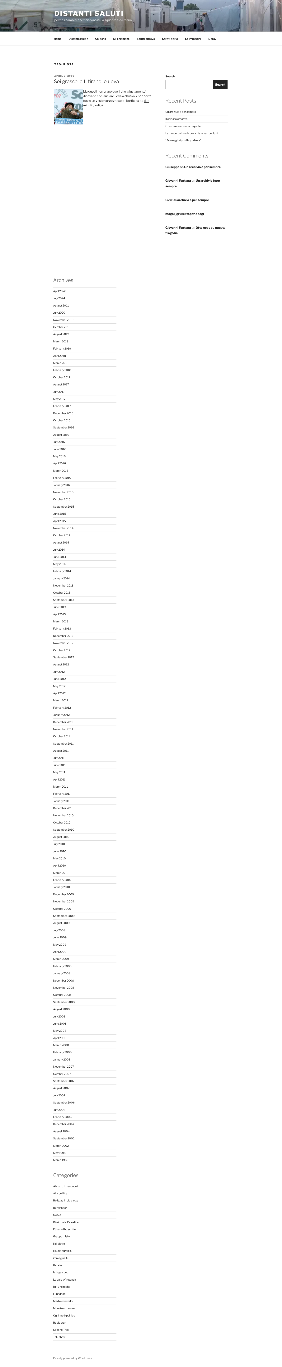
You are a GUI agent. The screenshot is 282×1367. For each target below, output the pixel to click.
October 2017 (61, 377)
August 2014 (61, 542)
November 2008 (63, 987)
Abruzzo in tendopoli (65, 1186)
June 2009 (60, 937)
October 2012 (61, 650)
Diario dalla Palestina (66, 1222)
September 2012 (63, 657)
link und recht (61, 1286)
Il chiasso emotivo (176, 118)
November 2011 (63, 729)
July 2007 (59, 1095)
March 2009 (61, 958)
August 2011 (61, 750)
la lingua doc (60, 1272)
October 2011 (61, 736)
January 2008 (61, 1059)
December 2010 (63, 808)
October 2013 (61, 592)
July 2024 (59, 298)
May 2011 (59, 772)
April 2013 (59, 614)
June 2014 (59, 556)
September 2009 (64, 915)
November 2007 (63, 1066)
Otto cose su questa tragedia (183, 126)
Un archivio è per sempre (180, 111)
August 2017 (61, 384)
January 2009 (61, 973)
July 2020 (59, 312)
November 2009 (63, 901)
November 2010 (63, 815)
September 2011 (63, 743)
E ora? (212, 38)
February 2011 (62, 793)
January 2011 (61, 801)
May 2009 (59, 944)
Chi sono (100, 38)
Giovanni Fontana (178, 180)
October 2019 (61, 327)
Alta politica (60, 1193)
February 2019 (62, 348)
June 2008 (60, 1023)
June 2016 (59, 449)
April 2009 (59, 951)
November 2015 (63, 492)
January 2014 (61, 578)
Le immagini (193, 38)
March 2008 (61, 1045)
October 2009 (62, 908)
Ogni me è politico (64, 1315)
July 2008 (59, 1016)
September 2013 (63, 599)
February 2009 (62, 966)
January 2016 (61, 485)
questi (92, 91)
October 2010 (62, 822)
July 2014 (59, 549)
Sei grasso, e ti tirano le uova (86, 81)
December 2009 (63, 894)
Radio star (59, 1322)
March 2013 (60, 621)
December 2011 (63, 722)
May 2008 (59, 1030)
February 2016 (62, 477)
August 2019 (61, 334)
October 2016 (61, 420)
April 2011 (59, 779)
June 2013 (59, 607)
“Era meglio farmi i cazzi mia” (183, 140)
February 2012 (62, 707)
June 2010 (59, 851)
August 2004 (61, 1131)
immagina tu (60, 1258)
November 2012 (63, 643)
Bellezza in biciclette (65, 1200)
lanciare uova (112, 96)
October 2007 (62, 1073)
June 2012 (59, 678)
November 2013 (63, 585)
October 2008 (62, 994)
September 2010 (63, 829)
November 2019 (63, 319)
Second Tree (61, 1329)
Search (170, 76)
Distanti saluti (89, 13)
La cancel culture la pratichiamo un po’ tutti (191, 133)
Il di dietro (59, 1243)
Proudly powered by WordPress (72, 1358)
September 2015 (63, 506)
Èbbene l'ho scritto (64, 1229)
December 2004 (63, 1124)
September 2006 (64, 1102)
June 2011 (59, 765)
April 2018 (59, 355)
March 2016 (60, 470)
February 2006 (62, 1116)
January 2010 (61, 887)
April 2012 (59, 693)
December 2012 (63, 635)
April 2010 (59, 865)
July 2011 (58, 757)
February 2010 (62, 880)
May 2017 (59, 398)
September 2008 (64, 1002)
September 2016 (63, 427)
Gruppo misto (61, 1236)
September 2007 (63, 1081)
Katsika (58, 1265)
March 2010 (60, 872)
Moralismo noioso (64, 1308)
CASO (57, 1214)
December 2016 (63, 413)
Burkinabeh (60, 1207)
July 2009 (59, 930)
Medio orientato (63, 1301)
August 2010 (61, 836)
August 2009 (61, 923)
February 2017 (62, 406)
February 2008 (62, 1052)
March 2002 (61, 1145)
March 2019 (60, 341)
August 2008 (61, 1009)
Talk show (59, 1337)
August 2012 (61, 664)
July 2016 (59, 441)
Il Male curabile (62, 1250)
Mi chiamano (121, 38)
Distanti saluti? (78, 38)
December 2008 (63, 980)
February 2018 (62, 370)
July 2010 (59, 844)
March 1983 (60, 1160)
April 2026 (59, 291)
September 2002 (63, 1138)
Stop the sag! (194, 214)
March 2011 (60, 786)
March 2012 (60, 700)
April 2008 (59, 1038)
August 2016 (61, 434)
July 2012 (59, 671)
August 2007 (61, 1088)
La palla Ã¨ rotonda (64, 1279)
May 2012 (59, 686)
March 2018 (60, 363)
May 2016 (59, 456)
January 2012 (61, 714)
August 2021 (61, 305)
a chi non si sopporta (136, 96)
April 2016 (59, 463)
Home (57, 38)
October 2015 (61, 499)
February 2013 (62, 628)
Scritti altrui (170, 38)
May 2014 (59, 564)
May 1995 (59, 1152)
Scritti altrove (146, 38)
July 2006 (59, 1109)
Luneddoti (59, 1293)
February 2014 (62, 571)
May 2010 (59, 858)
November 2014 (63, 528)
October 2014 (61, 535)
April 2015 (59, 521)
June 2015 (59, 513)
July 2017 (59, 391)
